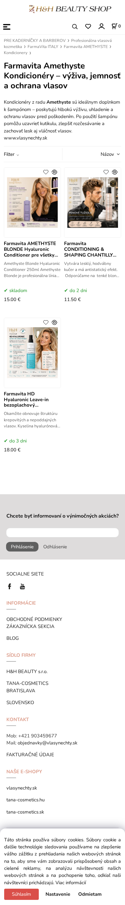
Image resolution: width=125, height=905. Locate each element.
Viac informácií (70, 882)
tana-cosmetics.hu (25, 800)
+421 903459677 (37, 736)
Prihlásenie (22, 547)
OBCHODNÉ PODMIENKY (34, 619)
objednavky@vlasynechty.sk (47, 743)
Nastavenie (58, 894)
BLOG (12, 638)
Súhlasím (21, 894)
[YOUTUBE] (22, 586)
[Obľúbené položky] (88, 27)
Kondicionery (16, 53)
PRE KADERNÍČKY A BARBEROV (35, 41)
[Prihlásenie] (101, 26)
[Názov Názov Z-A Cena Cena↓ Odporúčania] (101, 154)
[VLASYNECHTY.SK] (11, 586)
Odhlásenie (55, 547)
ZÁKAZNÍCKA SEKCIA (31, 626)
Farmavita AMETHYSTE (86, 47)
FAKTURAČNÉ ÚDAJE (30, 754)
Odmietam (90, 894)
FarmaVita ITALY (43, 47)
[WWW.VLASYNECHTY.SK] (70, 8)
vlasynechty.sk (21, 788)
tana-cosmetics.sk (25, 812)
